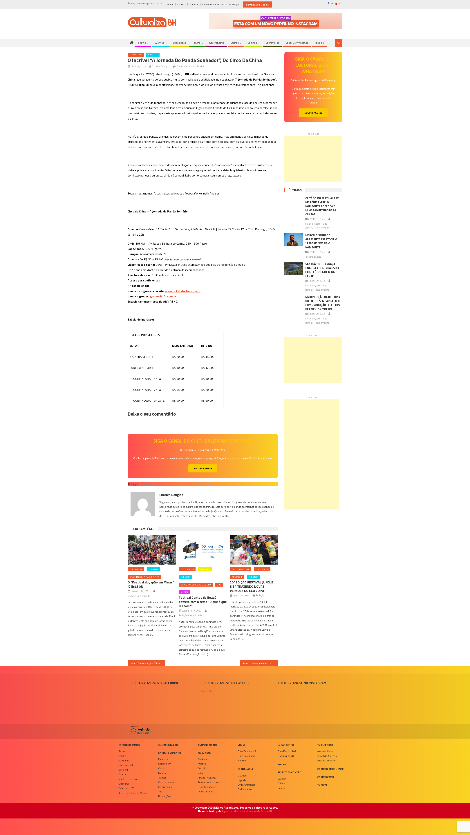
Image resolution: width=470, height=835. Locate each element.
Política (122, 756)
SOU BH (282, 764)
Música (184, 592)
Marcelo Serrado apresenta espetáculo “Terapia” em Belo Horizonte (321, 241)
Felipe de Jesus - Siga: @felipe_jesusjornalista (317, 226)
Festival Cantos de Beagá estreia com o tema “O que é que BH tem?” (203, 601)
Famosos (163, 759)
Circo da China (189, 484)
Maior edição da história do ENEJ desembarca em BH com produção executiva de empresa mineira (323, 303)
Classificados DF (246, 756)
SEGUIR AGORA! (203, 468)
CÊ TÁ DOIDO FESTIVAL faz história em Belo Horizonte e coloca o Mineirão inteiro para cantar (322, 206)
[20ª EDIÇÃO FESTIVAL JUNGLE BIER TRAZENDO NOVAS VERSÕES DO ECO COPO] (254, 550)
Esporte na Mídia (207, 787)
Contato (181, 4)
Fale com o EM (126, 788)
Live (219, 584)
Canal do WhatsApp (296, 43)
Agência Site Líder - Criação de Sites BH (247, 811)
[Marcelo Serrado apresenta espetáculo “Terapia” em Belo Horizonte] (293, 239)
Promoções (164, 796)
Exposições (179, 43)
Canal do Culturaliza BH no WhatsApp (220, 4)
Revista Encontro (289, 772)
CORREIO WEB (325, 777)
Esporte (242, 780)
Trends (162, 778)
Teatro (196, 43)
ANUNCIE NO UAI (207, 745)
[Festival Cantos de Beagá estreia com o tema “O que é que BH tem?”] (203, 550)
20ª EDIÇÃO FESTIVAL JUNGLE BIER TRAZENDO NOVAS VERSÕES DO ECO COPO (251, 586)
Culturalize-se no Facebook (155, 683)
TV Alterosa (325, 745)
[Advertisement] (313, 159)
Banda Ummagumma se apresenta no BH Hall (260, 663)
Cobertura (135, 54)
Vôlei (200, 773)
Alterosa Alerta (325, 751)
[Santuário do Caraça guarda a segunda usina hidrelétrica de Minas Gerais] (293, 268)
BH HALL (176, 484)
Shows (142, 43)
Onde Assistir (205, 791)
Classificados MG (247, 751)
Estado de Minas (129, 745)
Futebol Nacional (207, 778)
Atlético (202, 764)
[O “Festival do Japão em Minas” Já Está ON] (152, 550)
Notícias (242, 760)
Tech (160, 791)
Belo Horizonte (241, 569)
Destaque (237, 577)
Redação (260, 595)
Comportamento (167, 782)
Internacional (125, 765)
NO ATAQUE (204, 753)
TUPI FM (322, 785)
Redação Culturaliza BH (139, 596)
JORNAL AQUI (245, 769)
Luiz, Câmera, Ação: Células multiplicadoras (148, 663)
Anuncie (194, 4)
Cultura (122, 774)
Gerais (122, 751)
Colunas (252, 43)
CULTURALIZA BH (168, 745)
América (202, 759)
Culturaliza (135, 569)
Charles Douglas (161, 66)
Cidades (242, 775)
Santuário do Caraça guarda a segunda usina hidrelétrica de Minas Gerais (322, 270)
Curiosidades (245, 789)
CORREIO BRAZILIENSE (330, 769)
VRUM (241, 745)
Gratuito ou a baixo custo (144, 577)
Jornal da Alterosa (327, 756)
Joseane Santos (313, 257)
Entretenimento (169, 753)
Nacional (123, 770)
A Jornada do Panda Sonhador (155, 484)
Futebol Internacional (209, 782)
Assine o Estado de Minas (132, 793)
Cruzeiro (202, 768)
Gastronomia (216, 43)
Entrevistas (272, 43)
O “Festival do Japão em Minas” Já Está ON (151, 584)
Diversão (205, 569)
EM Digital (123, 783)
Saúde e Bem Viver (128, 779)
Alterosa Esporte (326, 760)
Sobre (170, 4)
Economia (123, 760)
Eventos (159, 43)
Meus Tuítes (207, 691)
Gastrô (281, 788)
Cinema (162, 768)
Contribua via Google (257, 5)
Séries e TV (164, 764)
